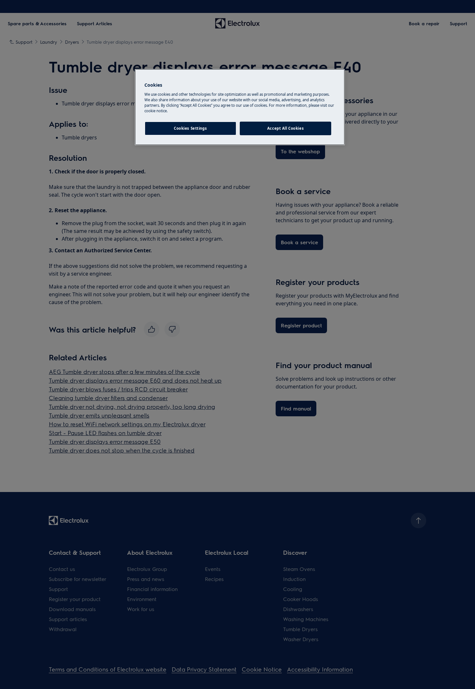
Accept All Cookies (285, 128)
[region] (240, 107)
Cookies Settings (190, 128)
